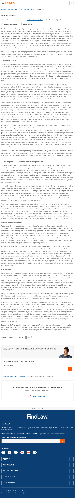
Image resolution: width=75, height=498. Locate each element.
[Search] (72, 3)
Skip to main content (37, 2)
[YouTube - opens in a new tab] (9, 452)
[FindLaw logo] (10, 3)
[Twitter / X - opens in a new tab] (16, 452)
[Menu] (2, 3)
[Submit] (70, 369)
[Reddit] (28, 452)
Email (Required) (8, 366)
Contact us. (8, 430)
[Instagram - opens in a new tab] (22, 452)
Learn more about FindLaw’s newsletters (14, 376)
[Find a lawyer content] (71, 465)
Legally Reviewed (10, 24)
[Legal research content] (71, 477)
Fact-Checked (27, 24)
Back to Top (38, 408)
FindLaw (3, 9)
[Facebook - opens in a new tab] (3, 452)
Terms (3, 493)
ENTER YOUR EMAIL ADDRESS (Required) (14, 437)
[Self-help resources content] (71, 471)
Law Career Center (13, 9)
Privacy (10, 493)
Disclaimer (18, 493)
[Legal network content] (71, 483)
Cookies (26, 493)
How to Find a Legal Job (27, 9)
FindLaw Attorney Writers (35, 20)
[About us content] (71, 459)
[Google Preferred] (35, 452)
